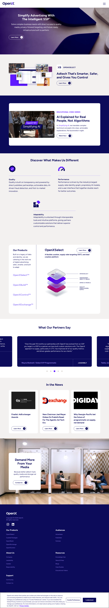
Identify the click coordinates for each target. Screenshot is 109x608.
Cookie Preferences (73, 600)
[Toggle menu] (104, 4)
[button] (22, 275)
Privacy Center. (24, 606)
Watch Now (62, 136)
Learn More (14, 37)
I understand (89, 600)
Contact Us (18, 482)
